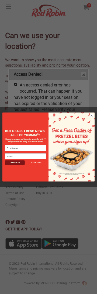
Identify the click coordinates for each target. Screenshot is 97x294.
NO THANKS (36, 162)
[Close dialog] (91, 116)
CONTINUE (15, 162)
